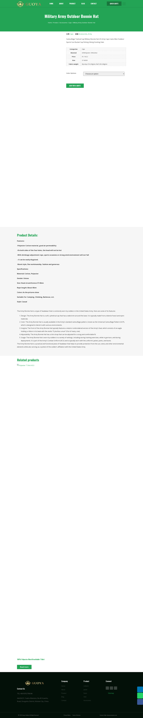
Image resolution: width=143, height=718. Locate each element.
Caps (70, 23)
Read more (24, 667)
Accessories (63, 23)
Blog (83, 3)
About (61, 3)
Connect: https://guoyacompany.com (108, 715)
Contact (94, 3)
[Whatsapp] (140, 696)
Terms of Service (76, 715)
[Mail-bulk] (115, 688)
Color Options (71, 73)
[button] (114, 3)
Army (90, 34)
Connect (109, 681)
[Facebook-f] (107, 688)
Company (64, 681)
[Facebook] (140, 702)
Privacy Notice (67, 715)
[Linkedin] (140, 689)
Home (51, 3)
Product (72, 3)
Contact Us (21, 688)
